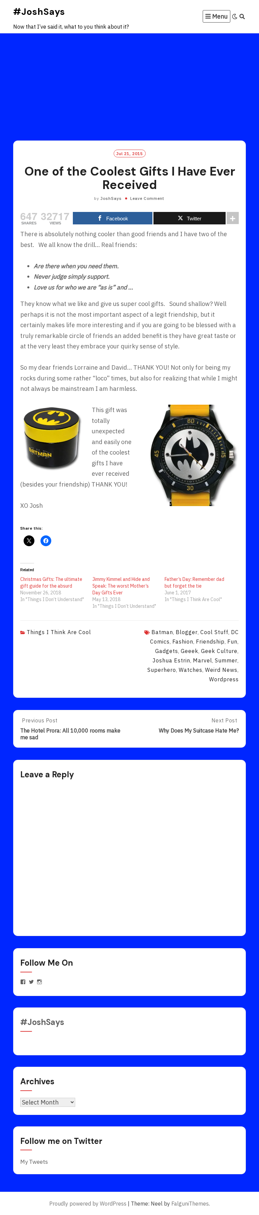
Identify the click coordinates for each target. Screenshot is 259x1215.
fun (232, 641)
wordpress (224, 679)
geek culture (219, 651)
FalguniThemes (190, 1203)
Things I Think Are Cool (59, 632)
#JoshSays (39, 12)
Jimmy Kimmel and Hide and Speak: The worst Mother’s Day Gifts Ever (121, 586)
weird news (221, 669)
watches (190, 669)
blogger (187, 632)
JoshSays (111, 198)
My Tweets (34, 1161)
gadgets (166, 651)
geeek (189, 651)
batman (162, 632)
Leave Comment (147, 198)
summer (226, 660)
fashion (182, 641)
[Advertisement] (129, 84)
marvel (202, 660)
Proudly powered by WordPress (87, 1203)
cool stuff (214, 632)
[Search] (242, 16)
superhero (161, 669)
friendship (210, 641)
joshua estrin (171, 660)
